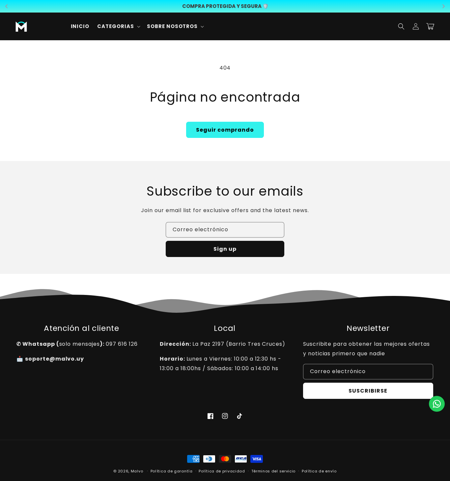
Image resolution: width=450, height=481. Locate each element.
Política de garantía (172, 471)
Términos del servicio (273, 471)
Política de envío (319, 471)
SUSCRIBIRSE (368, 391)
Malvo (137, 471)
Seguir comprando (225, 130)
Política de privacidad (222, 471)
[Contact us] (437, 404)
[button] (118, 26)
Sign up (225, 249)
